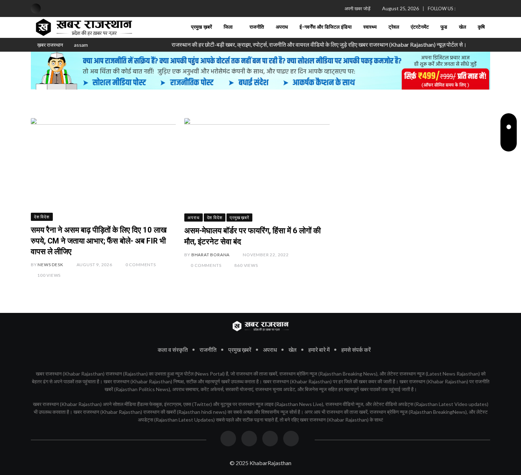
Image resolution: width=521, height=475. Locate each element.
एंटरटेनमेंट (420, 27)
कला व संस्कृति (173, 349)
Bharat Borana (210, 254)
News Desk (50, 264)
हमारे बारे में (319, 349)
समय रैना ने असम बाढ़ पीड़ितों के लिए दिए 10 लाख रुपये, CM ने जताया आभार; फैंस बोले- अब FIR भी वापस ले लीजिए (99, 240)
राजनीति (257, 27)
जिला (228, 27)
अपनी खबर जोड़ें (357, 8)
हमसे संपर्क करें (356, 349)
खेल (462, 27)
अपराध (282, 27)
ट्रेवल (393, 27)
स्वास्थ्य (370, 27)
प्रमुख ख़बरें (201, 27)
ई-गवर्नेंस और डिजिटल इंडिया (325, 27)
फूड (444, 27)
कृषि (481, 27)
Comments (140, 264)
